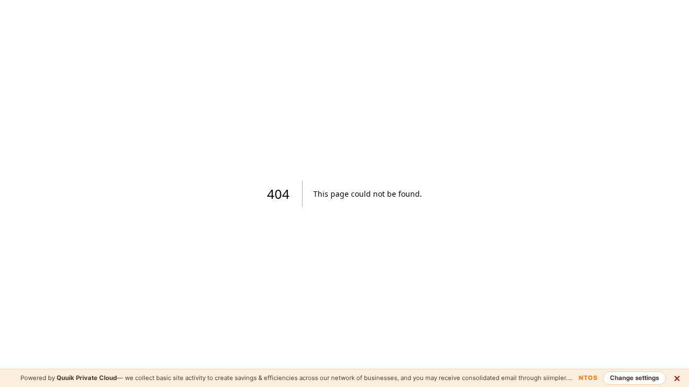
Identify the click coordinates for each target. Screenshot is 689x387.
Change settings (634, 378)
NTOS (588, 378)
